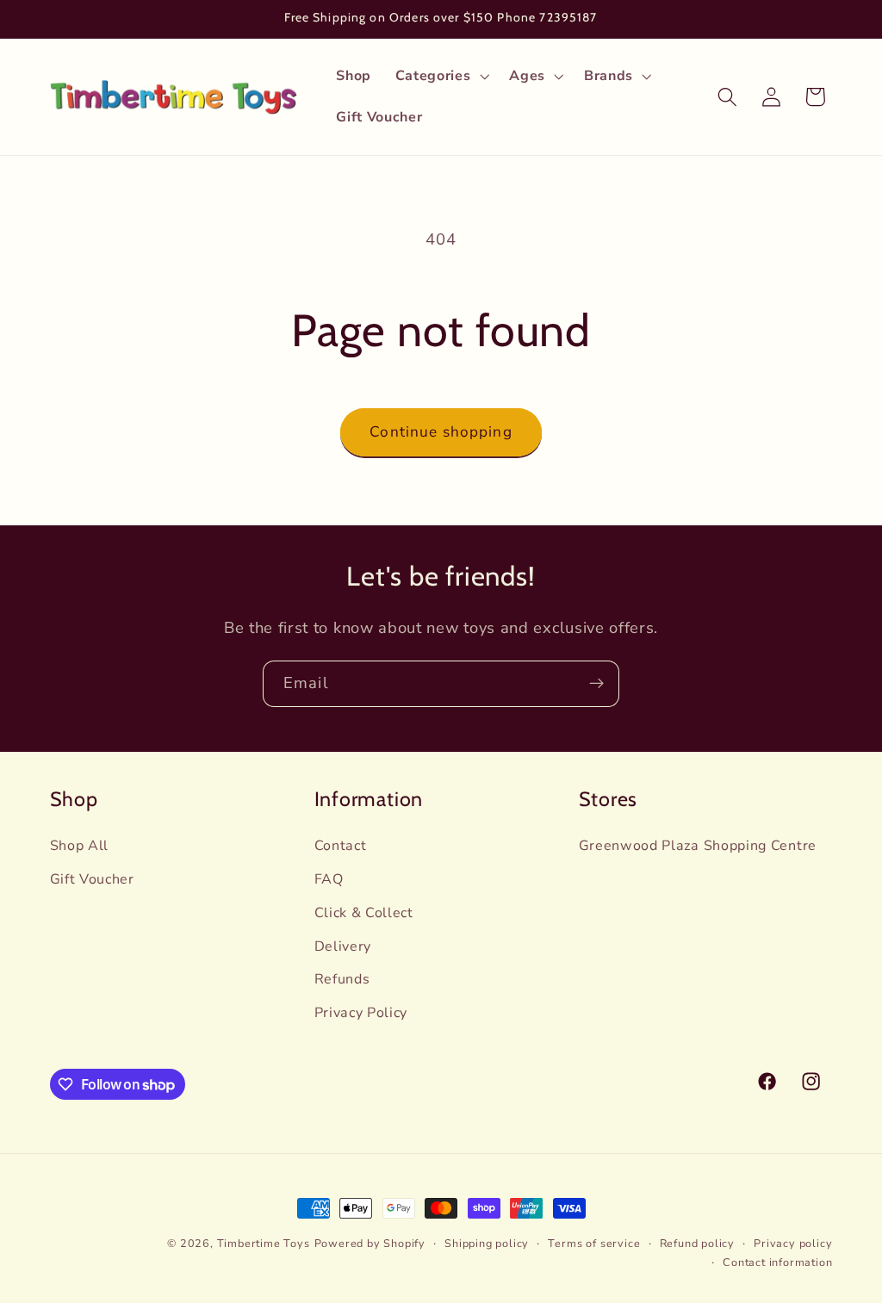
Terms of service (594, 1243)
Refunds (342, 979)
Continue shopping (441, 432)
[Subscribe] (596, 684)
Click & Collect (363, 912)
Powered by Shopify (370, 1243)
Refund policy (697, 1243)
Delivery (343, 946)
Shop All (79, 845)
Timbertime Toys (263, 1243)
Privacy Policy (361, 1012)
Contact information (777, 1262)
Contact (340, 845)
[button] (440, 76)
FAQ (329, 879)
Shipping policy (486, 1243)
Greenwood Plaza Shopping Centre (698, 845)
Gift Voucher (92, 879)
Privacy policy (793, 1243)
